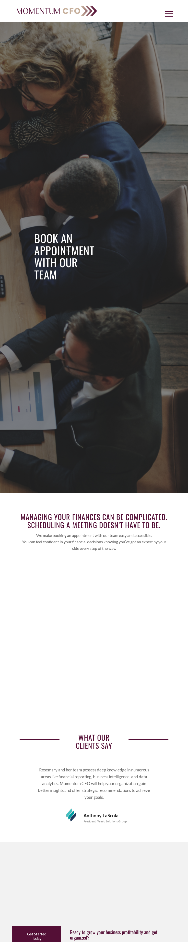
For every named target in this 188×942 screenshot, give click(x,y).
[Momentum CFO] (57, 11)
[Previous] (23, 773)
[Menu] (167, 13)
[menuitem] (167, 13)
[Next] (164, 773)
